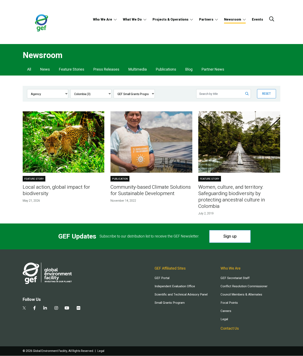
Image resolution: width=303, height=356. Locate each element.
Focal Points (229, 302)
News (45, 69)
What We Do (132, 19)
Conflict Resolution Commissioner (244, 286)
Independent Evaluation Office (175, 286)
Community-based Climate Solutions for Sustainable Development (150, 190)
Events (257, 19)
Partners (206, 19)
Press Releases (106, 69)
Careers (226, 311)
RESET (266, 94)
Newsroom (232, 19)
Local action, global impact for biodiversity (56, 190)
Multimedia (137, 69)
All (29, 69)
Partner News (213, 69)
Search (271, 18)
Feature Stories (71, 69)
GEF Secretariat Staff (235, 278)
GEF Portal (162, 278)
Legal (224, 319)
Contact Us (230, 328)
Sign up (230, 236)
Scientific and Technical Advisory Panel (181, 294)
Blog (189, 69)
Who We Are (102, 19)
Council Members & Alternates (241, 294)
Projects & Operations (170, 19)
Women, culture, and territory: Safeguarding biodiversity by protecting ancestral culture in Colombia (231, 197)
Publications (166, 69)
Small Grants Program (170, 302)
